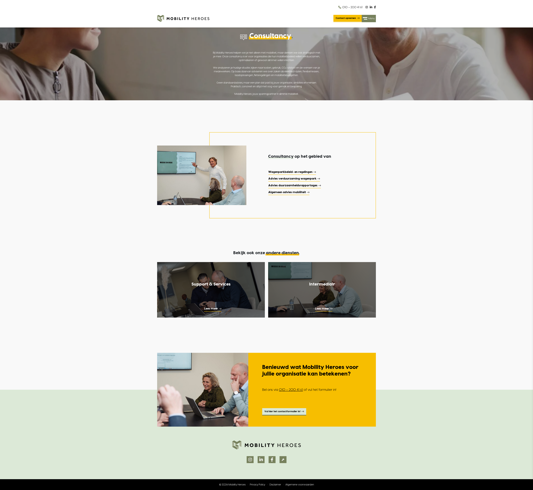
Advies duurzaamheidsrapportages (292, 185)
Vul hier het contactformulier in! (282, 411)
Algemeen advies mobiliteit (287, 192)
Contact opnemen (346, 18)
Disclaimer (275, 484)
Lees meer (211, 308)
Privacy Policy (257, 484)
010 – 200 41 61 (352, 7)
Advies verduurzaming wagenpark (292, 178)
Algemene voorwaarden (299, 484)
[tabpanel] (322, 182)
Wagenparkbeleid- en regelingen (290, 172)
